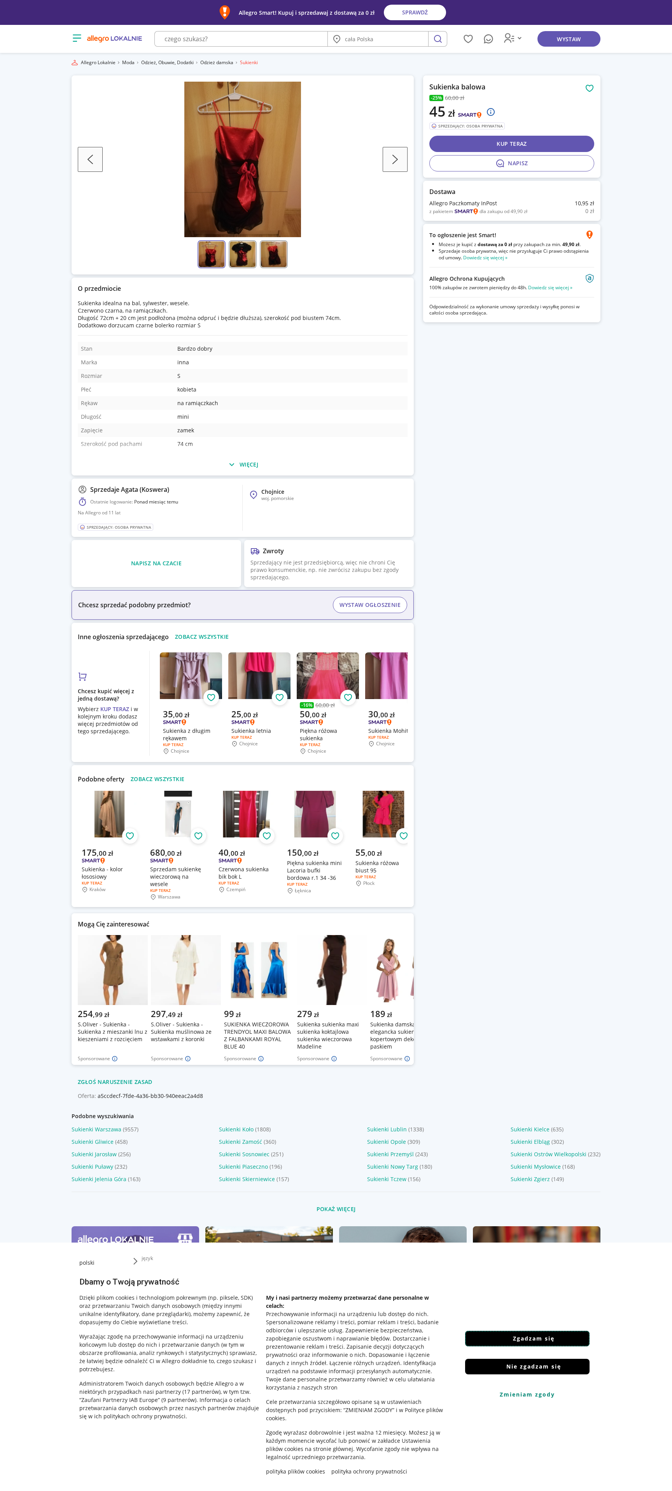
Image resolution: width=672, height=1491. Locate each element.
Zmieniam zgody (527, 1394)
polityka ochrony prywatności (369, 1471)
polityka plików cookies (295, 1471)
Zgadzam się (534, 1338)
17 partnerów (201, 1391)
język (147, 1258)
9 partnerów (179, 1400)
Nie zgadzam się (533, 1366)
